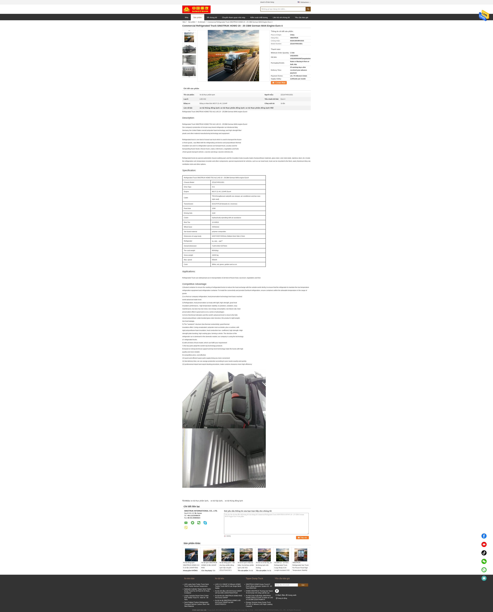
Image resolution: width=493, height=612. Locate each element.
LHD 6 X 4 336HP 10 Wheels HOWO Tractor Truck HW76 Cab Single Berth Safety (228, 586)
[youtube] (484, 544)
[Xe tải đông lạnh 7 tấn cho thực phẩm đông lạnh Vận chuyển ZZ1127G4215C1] (228, 555)
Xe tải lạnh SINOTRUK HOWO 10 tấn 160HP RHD (209, 565)
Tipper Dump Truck (254, 578)
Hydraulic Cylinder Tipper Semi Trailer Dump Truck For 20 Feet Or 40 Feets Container (197, 591)
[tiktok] (484, 553)
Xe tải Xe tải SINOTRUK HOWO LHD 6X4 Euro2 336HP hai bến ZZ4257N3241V (228, 602)
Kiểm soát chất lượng (259, 17)
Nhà (186, 17)
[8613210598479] (484, 570)
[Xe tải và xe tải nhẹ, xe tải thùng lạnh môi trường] (264, 555)
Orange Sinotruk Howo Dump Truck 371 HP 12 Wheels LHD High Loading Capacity (259, 604)
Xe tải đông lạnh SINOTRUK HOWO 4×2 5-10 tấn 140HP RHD (191, 565)
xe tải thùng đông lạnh (234, 501)
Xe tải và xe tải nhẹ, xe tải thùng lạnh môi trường (264, 565)
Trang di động (282, 598)
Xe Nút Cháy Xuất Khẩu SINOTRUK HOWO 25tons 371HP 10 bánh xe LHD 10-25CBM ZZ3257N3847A (259, 597)
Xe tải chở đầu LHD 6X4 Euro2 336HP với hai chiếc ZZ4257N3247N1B (228, 592)
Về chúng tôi (212, 17)
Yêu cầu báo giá (301, 17)
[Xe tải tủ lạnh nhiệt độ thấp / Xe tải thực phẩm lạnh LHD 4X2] (246, 555)
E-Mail (278, 595)
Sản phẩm (197, 17)
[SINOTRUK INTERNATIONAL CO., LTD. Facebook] (277, 591)
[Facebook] (484, 536)
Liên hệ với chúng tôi (281, 17)
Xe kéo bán (189, 578)
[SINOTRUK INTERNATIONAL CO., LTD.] (196, 9)
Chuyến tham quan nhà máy (233, 17)
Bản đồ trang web (289, 595)
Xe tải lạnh (201, 22)
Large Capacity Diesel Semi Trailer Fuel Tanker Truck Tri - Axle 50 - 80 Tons (196, 597)
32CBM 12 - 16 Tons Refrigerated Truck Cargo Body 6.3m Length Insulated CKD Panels (282, 568)
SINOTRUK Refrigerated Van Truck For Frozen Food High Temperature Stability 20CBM (300, 568)
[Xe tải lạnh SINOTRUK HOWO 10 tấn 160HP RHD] (210, 555)
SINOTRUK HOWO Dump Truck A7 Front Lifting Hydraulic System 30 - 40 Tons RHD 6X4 (259, 586)
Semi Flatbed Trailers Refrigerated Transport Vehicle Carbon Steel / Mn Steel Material (196, 604)
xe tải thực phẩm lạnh (199, 501)
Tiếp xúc (274, 82)
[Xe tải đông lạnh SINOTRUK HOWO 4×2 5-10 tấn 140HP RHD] (191, 555)
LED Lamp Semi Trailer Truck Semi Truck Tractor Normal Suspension (196, 585)
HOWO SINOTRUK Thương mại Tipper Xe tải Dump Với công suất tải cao (259, 592)
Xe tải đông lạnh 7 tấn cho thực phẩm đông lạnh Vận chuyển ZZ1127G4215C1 (227, 566)
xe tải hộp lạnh (216, 501)
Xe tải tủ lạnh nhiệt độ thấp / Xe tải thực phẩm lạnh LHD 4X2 (246, 565)
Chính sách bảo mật (199, 610)
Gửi (303, 585)
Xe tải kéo (219, 578)
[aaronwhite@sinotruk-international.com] (484, 578)
